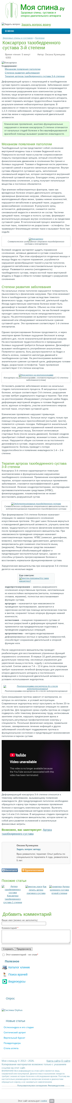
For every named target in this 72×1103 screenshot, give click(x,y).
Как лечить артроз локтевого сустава (37, 889)
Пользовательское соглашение (32, 1086)
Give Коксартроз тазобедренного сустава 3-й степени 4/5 (56, 870)
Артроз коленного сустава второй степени (59, 889)
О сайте (65, 1060)
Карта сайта (53, 1060)
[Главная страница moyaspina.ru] (36, 10)
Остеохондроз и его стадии (19, 1027)
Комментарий (10, 928)
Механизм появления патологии (23, 69)
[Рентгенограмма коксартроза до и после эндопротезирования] (36, 689)
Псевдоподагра (12, 1043)
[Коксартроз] (36, 239)
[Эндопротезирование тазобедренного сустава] (36, 504)
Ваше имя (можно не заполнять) (20, 920)
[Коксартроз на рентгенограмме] (36, 375)
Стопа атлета (11, 1048)
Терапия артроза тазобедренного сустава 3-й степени (35, 76)
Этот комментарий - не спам (22, 954)
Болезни (40, 38)
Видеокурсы (16, 981)
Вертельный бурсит (14, 1037)
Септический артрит (15, 1032)
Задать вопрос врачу (36, 24)
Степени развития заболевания (22, 72)
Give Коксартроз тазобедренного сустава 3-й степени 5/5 (59, 870)
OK (51, 1101)
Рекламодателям (56, 1086)
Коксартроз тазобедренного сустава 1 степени (12, 898)
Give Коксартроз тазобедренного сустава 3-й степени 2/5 (50, 870)
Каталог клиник (19, 967)
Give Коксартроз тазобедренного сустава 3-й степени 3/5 (53, 870)
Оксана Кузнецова (55, 54)
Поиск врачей (17, 974)
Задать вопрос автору (29, 849)
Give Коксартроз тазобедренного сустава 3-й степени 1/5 (47, 870)
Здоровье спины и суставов (18, 38)
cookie (44, 1101)
